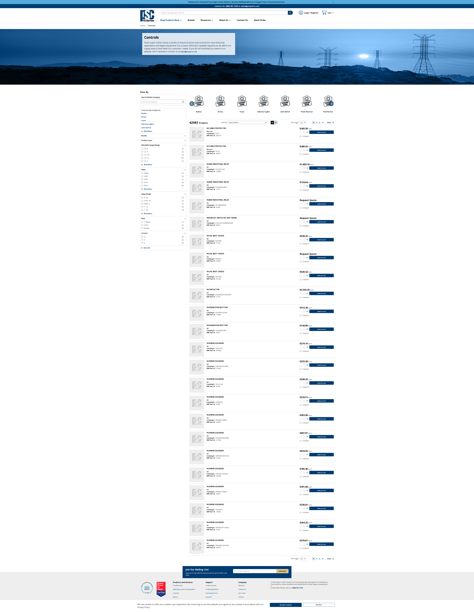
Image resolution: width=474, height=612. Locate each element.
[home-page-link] (147, 15)
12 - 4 (164, 152)
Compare (305, 136)
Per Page (294, 122)
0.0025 (164, 173)
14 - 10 (164, 158)
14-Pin (164, 225)
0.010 (164, 182)
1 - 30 (164, 210)
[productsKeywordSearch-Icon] (183, 102)
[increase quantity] (307, 132)
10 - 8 (164, 149)
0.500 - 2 (164, 204)
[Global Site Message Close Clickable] (333, 2)
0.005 (164, 176)
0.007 (164, 179)
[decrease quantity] (301, 132)
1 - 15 (164, 207)
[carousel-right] (331, 103)
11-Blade (164, 222)
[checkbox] (162, 149)
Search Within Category (150, 97)
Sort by (224, 122)
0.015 (164, 185)
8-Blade (164, 228)
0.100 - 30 (164, 201)
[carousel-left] (191, 103)
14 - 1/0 (164, 155)
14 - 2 (164, 161)
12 (164, 237)
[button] (171, 20)
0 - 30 (164, 198)
